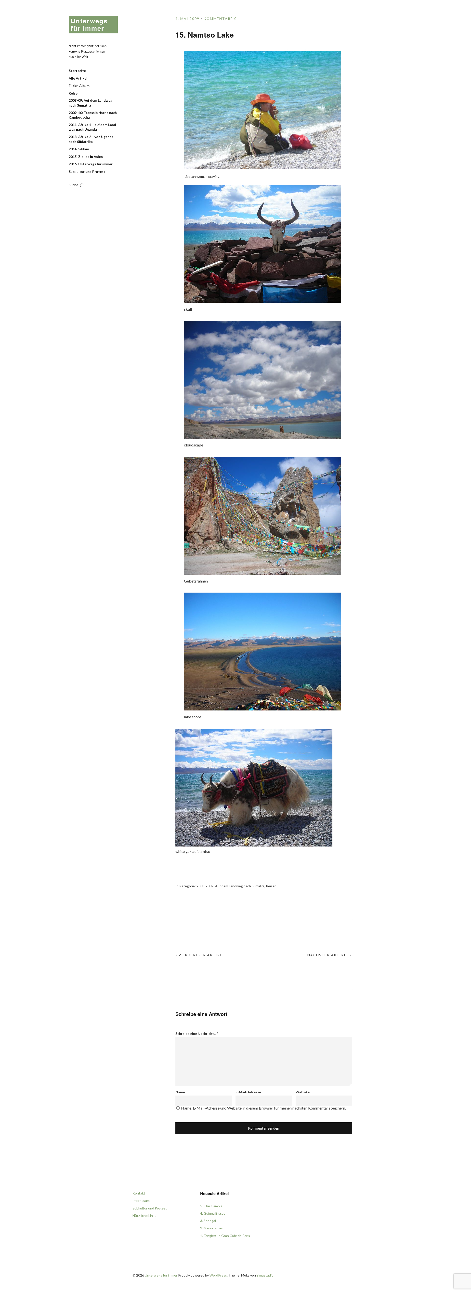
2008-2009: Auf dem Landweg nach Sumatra (230, 886)
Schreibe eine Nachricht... (196, 1033)
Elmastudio (265, 1275)
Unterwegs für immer (89, 24)
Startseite (77, 71)
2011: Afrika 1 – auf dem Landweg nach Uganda (93, 127)
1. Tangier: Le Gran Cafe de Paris (225, 1236)
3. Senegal (208, 1221)
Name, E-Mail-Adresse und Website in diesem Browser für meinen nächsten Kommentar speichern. (263, 1108)
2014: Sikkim (79, 149)
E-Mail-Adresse (248, 1092)
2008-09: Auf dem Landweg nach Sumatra (90, 102)
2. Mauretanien (211, 1228)
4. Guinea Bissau (212, 1213)
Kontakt (138, 1193)
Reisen (74, 93)
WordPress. (218, 1275)
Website (303, 1092)
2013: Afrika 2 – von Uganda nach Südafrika (91, 139)
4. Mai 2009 (187, 18)
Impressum (141, 1200)
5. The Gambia (211, 1206)
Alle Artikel (78, 78)
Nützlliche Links (144, 1215)
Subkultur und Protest (87, 171)
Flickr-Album (79, 85)
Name (180, 1092)
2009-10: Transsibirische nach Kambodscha (93, 115)
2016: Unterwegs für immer (91, 164)
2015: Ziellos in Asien (86, 156)
